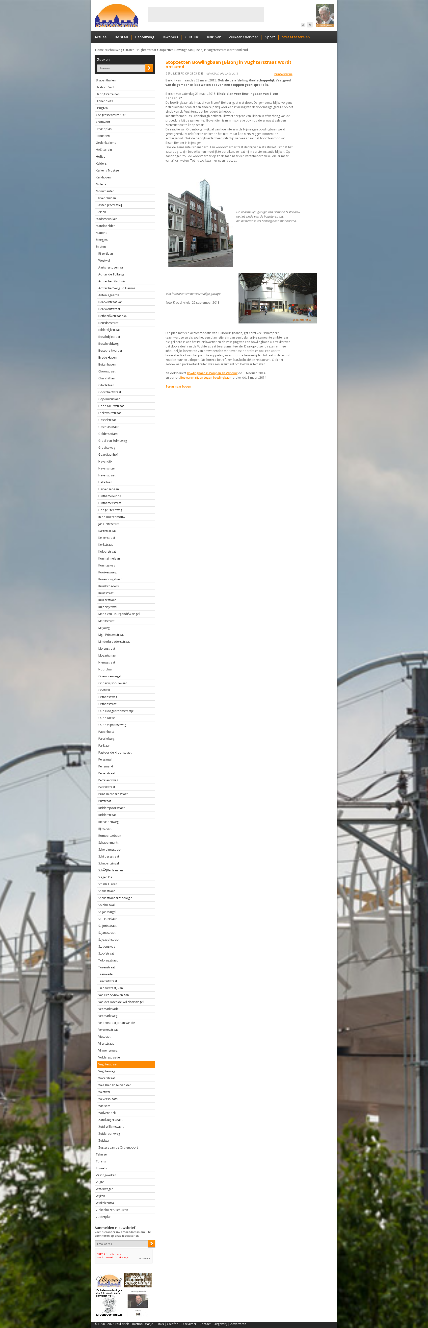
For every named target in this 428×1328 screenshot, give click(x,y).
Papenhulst (106, 732)
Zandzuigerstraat (110, 1120)
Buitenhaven (107, 364)
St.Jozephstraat (108, 939)
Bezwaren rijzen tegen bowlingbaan (205, 377)
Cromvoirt (103, 122)
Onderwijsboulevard (112, 683)
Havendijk (105, 461)
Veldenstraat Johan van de (116, 1023)
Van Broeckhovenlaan (113, 995)
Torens (101, 1161)
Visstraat (104, 1036)
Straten (129, 50)
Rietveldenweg (108, 822)
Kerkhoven (103, 177)
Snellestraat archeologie (115, 898)
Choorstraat (106, 371)
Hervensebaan (108, 489)
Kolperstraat (107, 551)
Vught (100, 1182)
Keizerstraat (106, 538)
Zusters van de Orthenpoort (118, 1147)
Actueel (101, 37)
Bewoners (169, 37)
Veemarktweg (107, 1016)
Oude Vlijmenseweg (112, 725)
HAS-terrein (104, 150)
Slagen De (105, 877)
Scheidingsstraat (109, 849)
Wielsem (104, 1106)
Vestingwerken (106, 1175)
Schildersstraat (108, 856)
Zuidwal (103, 1140)
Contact (205, 1324)
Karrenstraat (107, 531)
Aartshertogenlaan (111, 267)
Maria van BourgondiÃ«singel (119, 614)
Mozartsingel (107, 655)
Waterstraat (106, 1078)
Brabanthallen (106, 80)
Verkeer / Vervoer (243, 37)
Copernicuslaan (109, 399)
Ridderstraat (107, 815)
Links (160, 1324)
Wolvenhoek (107, 1113)
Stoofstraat (106, 953)
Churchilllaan (107, 378)
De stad (121, 37)
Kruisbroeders (108, 586)
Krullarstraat (107, 600)
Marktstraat (106, 621)
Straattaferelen (296, 37)
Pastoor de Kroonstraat (115, 752)
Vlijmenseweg (107, 1050)
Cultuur (191, 37)
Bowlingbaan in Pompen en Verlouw (212, 373)
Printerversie (283, 74)
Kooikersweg (107, 572)
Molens (101, 184)
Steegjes (101, 240)
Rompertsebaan (109, 836)
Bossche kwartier (110, 350)
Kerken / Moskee (107, 170)
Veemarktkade (108, 1009)
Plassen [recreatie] (109, 205)
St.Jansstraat (106, 933)
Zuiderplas (103, 1217)
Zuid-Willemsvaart (111, 1127)
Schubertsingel (108, 863)
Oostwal (104, 690)
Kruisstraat (105, 593)
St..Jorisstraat (107, 926)
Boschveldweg (108, 344)
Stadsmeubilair (106, 219)
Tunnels (101, 1168)
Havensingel (106, 468)
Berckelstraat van (110, 302)
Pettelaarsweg (108, 780)
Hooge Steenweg (110, 510)
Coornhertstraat (109, 392)
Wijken (100, 1196)
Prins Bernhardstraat (113, 794)
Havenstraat (106, 475)
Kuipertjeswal (107, 607)
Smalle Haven (107, 884)
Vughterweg (106, 1071)
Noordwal (105, 669)
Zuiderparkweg (109, 1133)
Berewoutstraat (109, 309)
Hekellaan (105, 482)
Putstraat (104, 801)
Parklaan (104, 745)
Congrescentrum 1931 (111, 115)
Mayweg (104, 628)
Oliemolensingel (109, 676)
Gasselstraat (107, 420)
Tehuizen (102, 1154)
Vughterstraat (146, 50)
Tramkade (105, 974)
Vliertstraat (106, 1043)
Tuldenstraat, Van (110, 988)
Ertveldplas (103, 129)
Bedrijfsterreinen (108, 94)
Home (99, 50)
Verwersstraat (108, 1030)
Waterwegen (104, 1189)
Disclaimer (189, 1324)
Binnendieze (104, 101)
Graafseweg (106, 447)
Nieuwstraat (106, 662)
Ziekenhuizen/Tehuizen (112, 1210)
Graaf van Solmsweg (112, 441)
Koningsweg (106, 565)
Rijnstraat (104, 829)
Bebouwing (144, 37)
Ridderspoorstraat (111, 808)
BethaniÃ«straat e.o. (112, 316)
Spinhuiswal (106, 905)
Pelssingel (105, 759)
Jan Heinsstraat (108, 524)
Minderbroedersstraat (114, 641)
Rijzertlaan (105, 253)
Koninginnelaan (109, 558)
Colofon (172, 1324)
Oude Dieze (106, 718)
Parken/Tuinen (106, 198)
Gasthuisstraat (108, 427)
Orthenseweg (107, 697)
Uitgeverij (220, 1324)
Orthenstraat (107, 704)
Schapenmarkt (108, 842)
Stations (101, 233)
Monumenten (105, 191)
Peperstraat (106, 773)
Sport (270, 37)
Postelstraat (106, 787)
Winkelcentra (105, 1203)
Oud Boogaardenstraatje (116, 711)
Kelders (101, 163)
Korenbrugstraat (110, 579)
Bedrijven (213, 37)
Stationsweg (106, 946)
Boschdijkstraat (109, 337)
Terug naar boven (178, 386)
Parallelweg (106, 739)
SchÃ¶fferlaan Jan (110, 870)
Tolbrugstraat (108, 960)
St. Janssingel (107, 912)
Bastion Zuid (105, 87)
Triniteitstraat (107, 981)
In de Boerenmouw (111, 517)
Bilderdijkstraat (109, 330)
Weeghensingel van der (114, 1085)
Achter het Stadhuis (111, 281)
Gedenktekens (106, 143)
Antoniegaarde (108, 295)
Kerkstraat (105, 544)
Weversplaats (107, 1099)
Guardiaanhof (108, 454)
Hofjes (100, 156)
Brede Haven (107, 357)
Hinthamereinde (109, 496)
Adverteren (238, 1324)
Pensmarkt (105, 766)
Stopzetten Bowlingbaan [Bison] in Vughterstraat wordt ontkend (203, 50)
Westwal (104, 260)
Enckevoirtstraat (109, 413)
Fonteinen (103, 136)
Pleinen (101, 212)
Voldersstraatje (109, 1057)
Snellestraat (106, 891)
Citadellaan (106, 385)
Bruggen (102, 108)
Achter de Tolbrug (111, 274)
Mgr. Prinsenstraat (111, 635)
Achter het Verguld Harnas (116, 288)
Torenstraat (106, 967)
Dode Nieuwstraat (111, 406)
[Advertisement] (206, 14)
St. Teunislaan (107, 919)
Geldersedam (108, 434)
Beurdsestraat (108, 323)
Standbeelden (105, 226)
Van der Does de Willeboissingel (121, 1002)
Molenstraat (106, 648)
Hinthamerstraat (109, 503)
